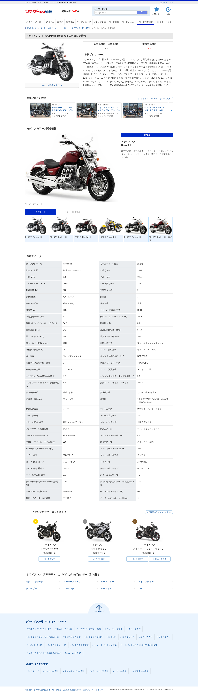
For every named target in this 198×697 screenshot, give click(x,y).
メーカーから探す (51, 671)
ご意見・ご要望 (62, 690)
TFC (140, 588)
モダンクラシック (34, 581)
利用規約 (28, 690)
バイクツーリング (164, 22)
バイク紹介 (112, 637)
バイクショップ (84, 22)
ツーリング (68, 588)
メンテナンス (100, 22)
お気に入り (156, 14)
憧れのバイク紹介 (35, 645)
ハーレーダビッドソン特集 (105, 645)
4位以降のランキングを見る (159, 512)
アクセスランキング (72, 637)
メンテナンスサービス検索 (89, 629)
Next (171, 110)
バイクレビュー (129, 22)
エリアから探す (119, 671)
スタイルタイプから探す (73, 671)
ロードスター (107, 581)
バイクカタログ (146, 22)
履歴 (168, 14)
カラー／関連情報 (72, 212)
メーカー (39, 22)
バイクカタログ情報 (80, 645)
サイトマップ (167, 2)
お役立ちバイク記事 (64, 629)
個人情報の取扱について (44, 690)
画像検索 (70, 22)
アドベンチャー (146, 581)
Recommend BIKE (73, 653)
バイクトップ (33, 671)
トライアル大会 (163, 637)
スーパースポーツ (72, 581)
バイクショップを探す (98, 671)
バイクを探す (49, 559)
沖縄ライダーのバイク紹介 (39, 629)
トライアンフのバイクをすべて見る (156, 99)
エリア (60, 22)
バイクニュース (128, 637)
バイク (29, 22)
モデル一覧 (40, 212)
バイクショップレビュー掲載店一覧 (43, 637)
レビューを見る (159, 559)
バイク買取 (114, 22)
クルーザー (31, 588)
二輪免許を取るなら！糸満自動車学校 (44, 653)
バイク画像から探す (139, 671)
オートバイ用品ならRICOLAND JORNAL (139, 645)
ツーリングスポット (114, 629)
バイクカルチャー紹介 (57, 645)
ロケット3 (106, 588)
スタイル (50, 22)
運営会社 (86, 690)
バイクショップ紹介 (94, 637)
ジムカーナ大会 (145, 637)
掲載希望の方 (75, 690)
